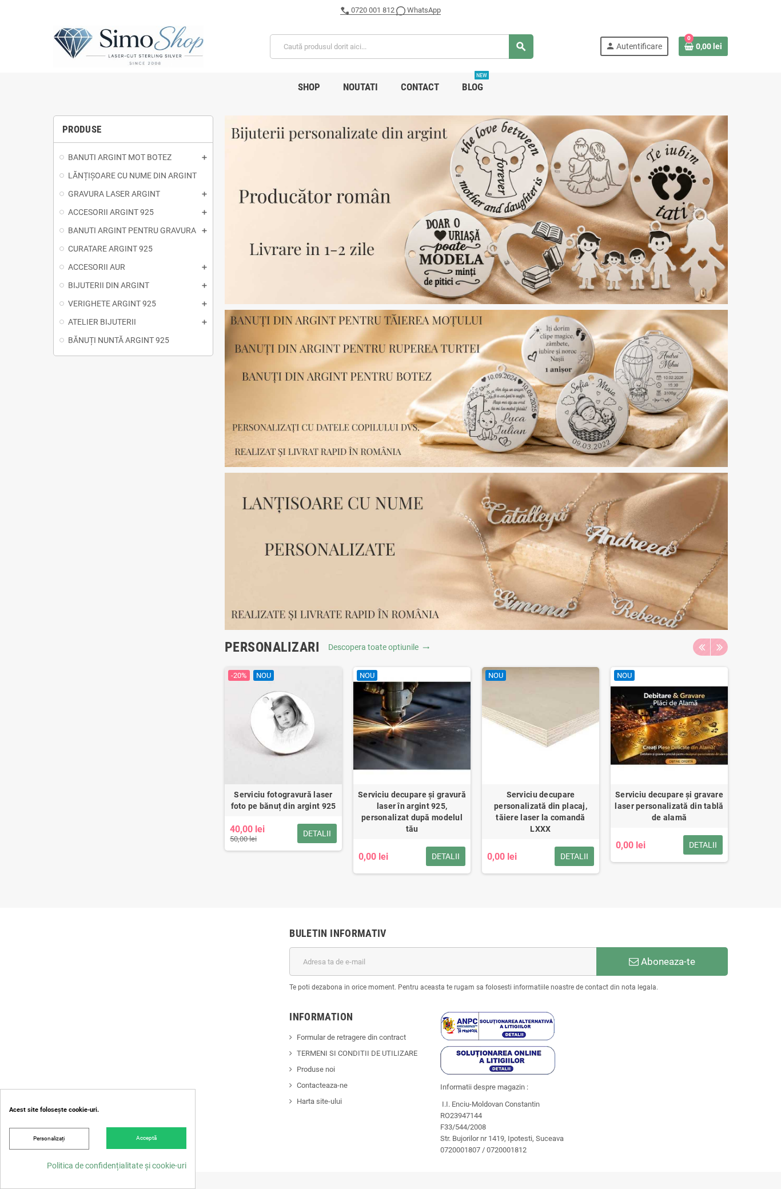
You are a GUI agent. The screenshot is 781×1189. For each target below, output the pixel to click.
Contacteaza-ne (322, 1085)
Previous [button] (701, 647)
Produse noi (316, 1069)
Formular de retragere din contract (351, 1037)
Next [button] (719, 647)
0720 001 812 (372, 10)
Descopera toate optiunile (379, 647)
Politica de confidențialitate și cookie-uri (116, 1165)
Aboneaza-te (667, 961)
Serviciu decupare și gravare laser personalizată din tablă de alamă (669, 806)
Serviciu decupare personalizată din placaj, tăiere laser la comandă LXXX (540, 811)
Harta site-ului (319, 1101)
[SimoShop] (128, 46)
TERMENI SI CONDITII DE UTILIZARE (357, 1053)
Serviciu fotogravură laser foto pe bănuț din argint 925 (283, 800)
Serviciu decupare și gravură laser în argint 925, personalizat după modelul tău (412, 811)
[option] (283, 770)
